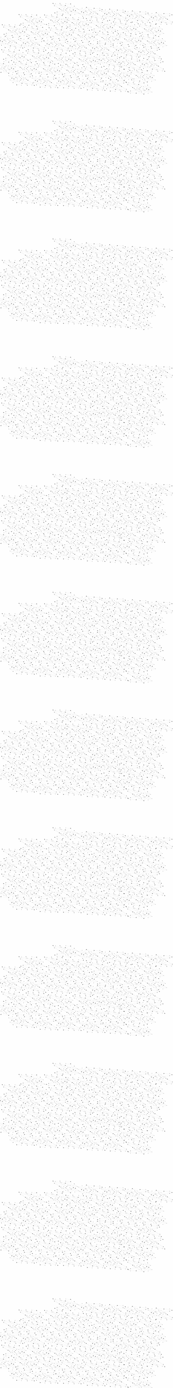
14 (106, 280)
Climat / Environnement (44, 80)
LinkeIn (138, 295)
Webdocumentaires (44, 121)
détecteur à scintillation (100, 164)
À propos (44, 5)
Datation (94, 45)
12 (98, 280)
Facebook (127, 295)
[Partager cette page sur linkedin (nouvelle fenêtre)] (113, 69)
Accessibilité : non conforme (95, 295)
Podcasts (39, 116)
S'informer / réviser (58, 31)
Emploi (112, 5)
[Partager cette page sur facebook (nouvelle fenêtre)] (102, 67)
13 (102, 280)
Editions (38, 105)
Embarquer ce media (133, 138)
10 (89, 280)
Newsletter (120, 295)
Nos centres (102, 5)
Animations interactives (40, 48)
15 (110, 280)
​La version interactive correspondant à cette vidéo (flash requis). (85, 152)
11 (93, 280)
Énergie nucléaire (45, 63)
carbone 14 (80, 164)
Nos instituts (90, 5)
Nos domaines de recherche (61, 5)
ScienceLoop (41, 126)
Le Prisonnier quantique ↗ (42, 133)
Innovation (79, 5)
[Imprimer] (63, 67)
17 (118, 280)
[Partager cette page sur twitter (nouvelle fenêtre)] (77, 69)
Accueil (41, 40)
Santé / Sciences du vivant (45, 91)
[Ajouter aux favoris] (75, 67)
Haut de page (166, 1184)
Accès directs (123, 5)
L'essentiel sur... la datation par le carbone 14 (79, 155)
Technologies (43, 99)
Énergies (40, 60)
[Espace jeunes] (54, 21)
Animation (68, 45)
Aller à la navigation (122, 12)
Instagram (132, 295)
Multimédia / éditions (79, 31)
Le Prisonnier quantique (152, 27)
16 (114, 280)
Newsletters (81, 28)
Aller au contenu (109, 12)
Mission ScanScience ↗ (43, 142)
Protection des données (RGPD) (59, 295)
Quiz (36, 110)
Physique (77, 45)
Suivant (136, 280)
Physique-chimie (45, 85)
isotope (98, 167)
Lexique (111, 295)
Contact (109, 28)
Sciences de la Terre (106, 45)
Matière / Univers (45, 96)
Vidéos (59, 40)
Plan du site (77, 295)
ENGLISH (139, 5)
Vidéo (61, 45)
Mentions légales (37, 295)
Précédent (66, 280)
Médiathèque (120, 28)
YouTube (135, 295)
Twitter (130, 295)
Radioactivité (42, 74)
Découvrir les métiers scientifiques (108, 31)
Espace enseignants (96, 28)
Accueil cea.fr (132, 28)
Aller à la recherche (135, 12)
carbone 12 (87, 167)
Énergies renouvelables (43, 69)
